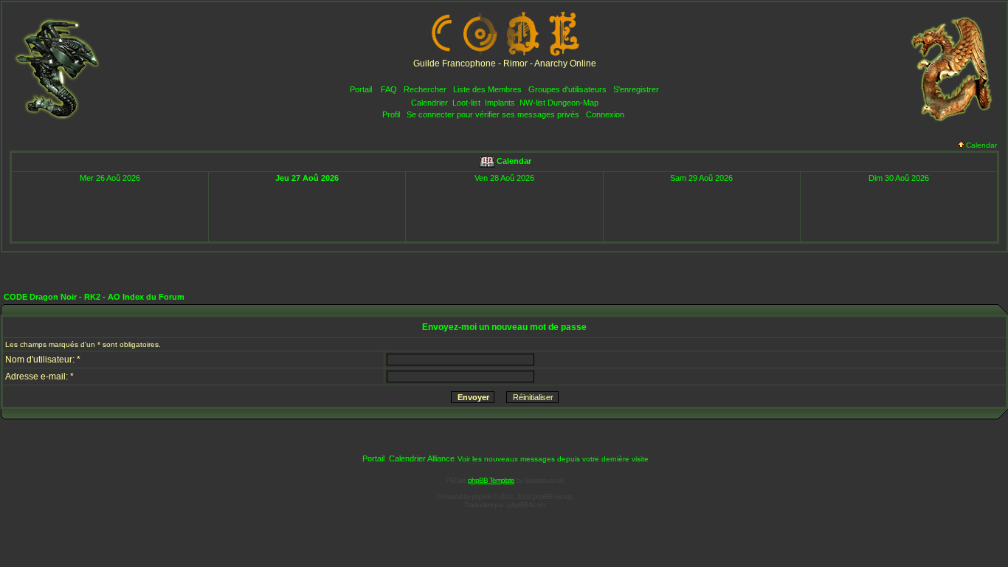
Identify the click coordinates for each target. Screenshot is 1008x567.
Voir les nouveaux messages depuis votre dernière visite (553, 459)
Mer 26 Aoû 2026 (110, 177)
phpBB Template (491, 480)
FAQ (389, 89)
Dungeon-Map (573, 102)
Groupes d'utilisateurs (567, 89)
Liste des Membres (487, 89)
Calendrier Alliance (422, 458)
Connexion (605, 114)
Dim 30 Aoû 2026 (899, 177)
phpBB (481, 496)
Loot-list (466, 102)
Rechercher (425, 89)
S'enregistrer (636, 89)
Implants (500, 102)
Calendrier (429, 102)
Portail (361, 89)
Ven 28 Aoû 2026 (504, 177)
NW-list (532, 102)
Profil (391, 114)
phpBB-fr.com (526, 505)
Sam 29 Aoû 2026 (701, 177)
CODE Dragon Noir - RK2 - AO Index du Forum (94, 296)
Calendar (981, 145)
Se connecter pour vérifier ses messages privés (493, 114)
